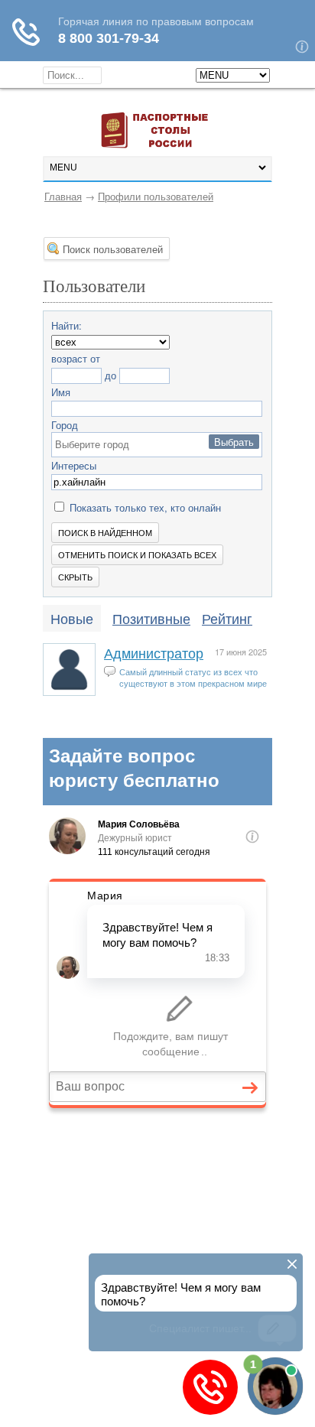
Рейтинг (227, 618)
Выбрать (234, 441)
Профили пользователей (155, 196)
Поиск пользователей (113, 249)
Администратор (153, 652)
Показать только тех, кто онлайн (144, 507)
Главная (63, 196)
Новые (71, 618)
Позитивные (151, 618)
